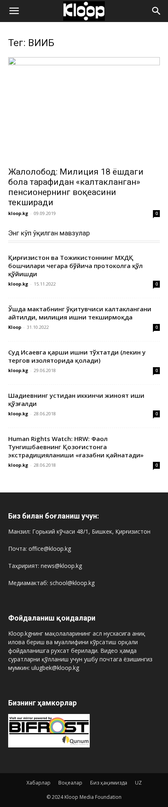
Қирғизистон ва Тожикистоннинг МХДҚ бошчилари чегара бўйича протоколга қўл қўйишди (75, 265)
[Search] (156, 11)
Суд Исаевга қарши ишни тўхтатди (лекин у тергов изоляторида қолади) (77, 356)
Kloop (14, 327)
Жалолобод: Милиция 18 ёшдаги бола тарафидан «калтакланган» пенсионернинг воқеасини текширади (76, 187)
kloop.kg (18, 213)
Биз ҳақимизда (108, 782)
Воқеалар (70, 782)
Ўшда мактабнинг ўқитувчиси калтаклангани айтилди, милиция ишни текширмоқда (79, 313)
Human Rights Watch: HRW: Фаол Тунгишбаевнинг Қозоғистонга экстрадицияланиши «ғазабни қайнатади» (76, 447)
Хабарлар (39, 782)
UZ (138, 782)
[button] (14, 11)
